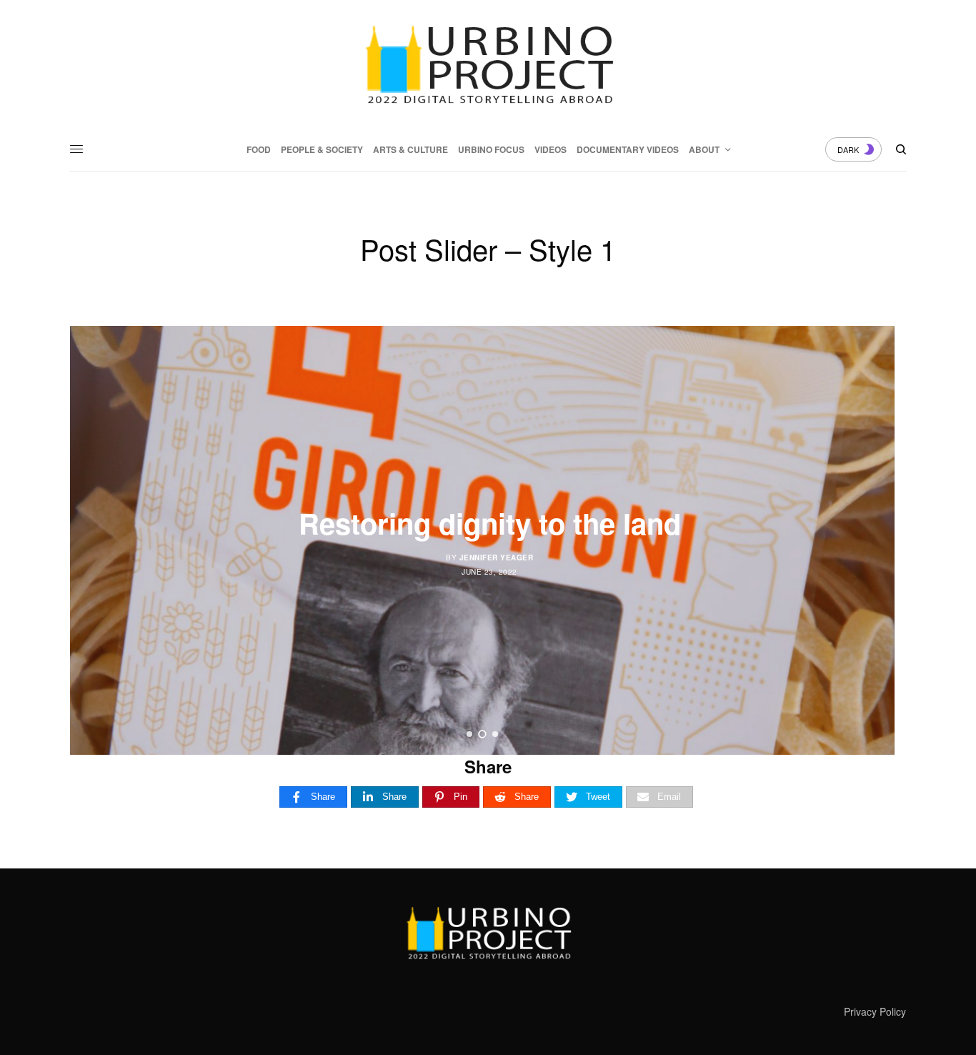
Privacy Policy (875, 1011)
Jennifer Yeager (496, 558)
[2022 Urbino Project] (488, 64)
